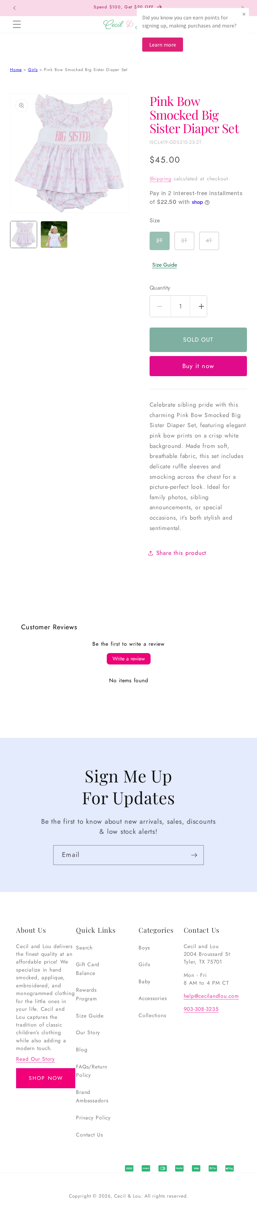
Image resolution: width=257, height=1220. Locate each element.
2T (163, 243)
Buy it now (198, 365)
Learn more (162, 44)
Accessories (153, 998)
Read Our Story (35, 1059)
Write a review (128, 658)
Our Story (88, 1032)
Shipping (161, 178)
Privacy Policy (93, 1117)
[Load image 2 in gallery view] (54, 234)
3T (187, 243)
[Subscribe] (194, 855)
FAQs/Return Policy (91, 1071)
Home (16, 70)
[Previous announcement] (14, 8)
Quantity (160, 288)
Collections (152, 1015)
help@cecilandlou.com (211, 996)
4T (212, 243)
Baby (145, 981)
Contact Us (89, 1135)
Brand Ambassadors (92, 1096)
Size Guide (164, 265)
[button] (16, 24)
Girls (33, 70)
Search (84, 947)
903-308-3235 (201, 1009)
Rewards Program (86, 994)
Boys (144, 947)
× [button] (244, 14)
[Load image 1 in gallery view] (23, 234)
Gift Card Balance (87, 969)
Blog (81, 1049)
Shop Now (46, 1078)
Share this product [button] (181, 552)
